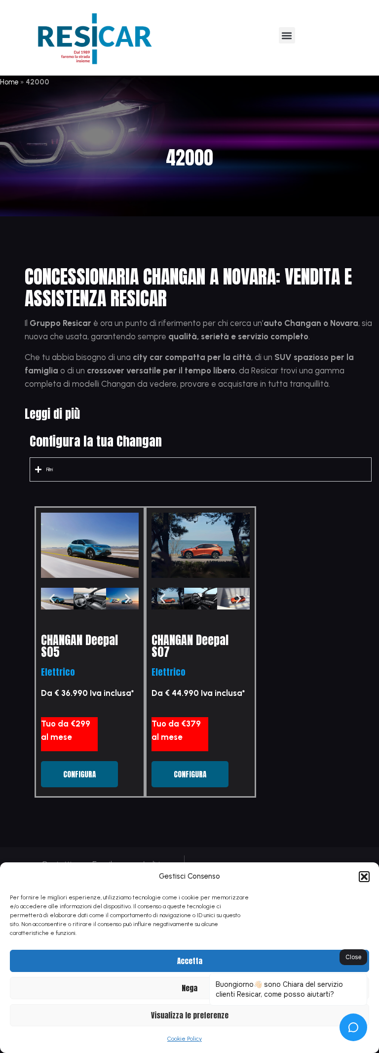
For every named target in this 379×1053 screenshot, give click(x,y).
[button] (364, 877)
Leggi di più (52, 414)
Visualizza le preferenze (189, 1015)
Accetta (189, 961)
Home (9, 82)
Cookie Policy (184, 1038)
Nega (189, 988)
